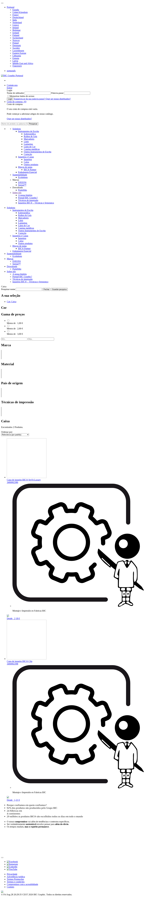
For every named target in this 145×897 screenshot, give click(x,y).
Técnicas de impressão (28, 200)
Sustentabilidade (19, 175)
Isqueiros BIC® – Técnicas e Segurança (36, 203)
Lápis (26, 141)
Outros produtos (31, 164)
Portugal (10, 7)
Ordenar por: (7, 432)
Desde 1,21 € (13, 800)
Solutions (16, 129)
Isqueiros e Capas (26, 157)
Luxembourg (18, 50)
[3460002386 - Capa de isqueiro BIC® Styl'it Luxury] (26, 477)
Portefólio (22, 190)
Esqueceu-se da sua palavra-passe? (30, 99)
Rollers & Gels (30, 136)
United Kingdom (20, 12)
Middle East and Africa (22, 63)
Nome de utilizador (15, 93)
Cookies (10, 887)
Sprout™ (22, 185)
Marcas (10, 259)
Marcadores (29, 139)
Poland (15, 43)
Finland (15, 35)
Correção (28, 154)
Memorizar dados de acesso (22, 96)
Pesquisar (33, 124)
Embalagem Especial (27, 172)
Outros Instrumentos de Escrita (37, 152)
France (15, 15)
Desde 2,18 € (13, 618)
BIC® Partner (30, 169)
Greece (15, 25)
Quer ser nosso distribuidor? (58, 99)
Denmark (16, 45)
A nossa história (25, 195)
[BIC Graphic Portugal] (12, 75)
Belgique (16, 30)
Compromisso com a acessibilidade (22, 884)
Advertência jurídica (16, 876)
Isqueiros (28, 159)
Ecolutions (23, 177)
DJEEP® (22, 182)
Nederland (17, 22)
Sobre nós (16, 192)
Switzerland (17, 38)
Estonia (15, 58)
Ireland (15, 27)
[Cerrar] (2, 857)
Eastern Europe (19, 53)
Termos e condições (15, 882)
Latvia (15, 61)
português (11, 71)
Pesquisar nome (8, 289)
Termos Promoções (15, 879)
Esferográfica (30, 134)
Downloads (12, 266)
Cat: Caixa (11, 301)
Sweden (16, 48)
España (15, 10)
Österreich (17, 66)
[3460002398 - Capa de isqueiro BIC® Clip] (26, 658)
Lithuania (16, 55)
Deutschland (18, 17)
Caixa (26, 162)
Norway (16, 40)
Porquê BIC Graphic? (28, 198)
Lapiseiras (28, 144)
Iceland (15, 32)
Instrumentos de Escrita (28, 131)
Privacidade (12, 874)
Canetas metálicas (32, 149)
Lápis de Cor (29, 146)
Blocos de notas (25, 167)
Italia (14, 20)
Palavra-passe (57, 93)
